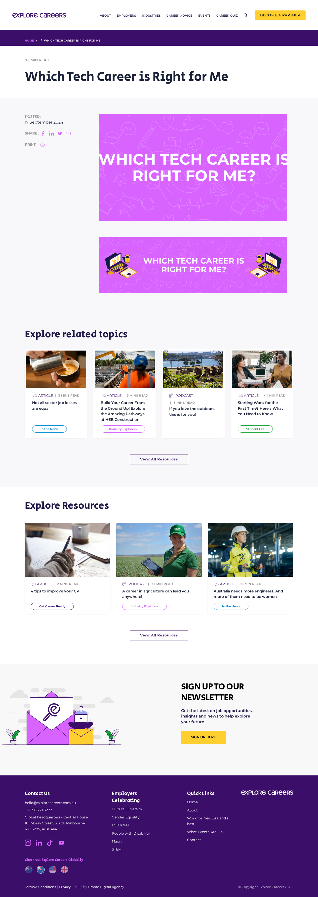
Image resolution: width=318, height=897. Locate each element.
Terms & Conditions (40, 887)
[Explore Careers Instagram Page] (30, 844)
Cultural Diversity (127, 809)
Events (204, 15)
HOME (29, 40)
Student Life (255, 429)
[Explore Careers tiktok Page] (52, 844)
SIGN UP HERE (203, 737)
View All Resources (159, 459)
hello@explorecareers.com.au (50, 803)
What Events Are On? (205, 832)
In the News (49, 429)
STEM (116, 849)
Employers (126, 15)
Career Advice (179, 15)
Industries (151, 15)
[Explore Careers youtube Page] (63, 844)
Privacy (65, 887)
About (105, 15)
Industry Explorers (123, 429)
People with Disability (131, 833)
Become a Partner (280, 15)
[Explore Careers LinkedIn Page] (41, 844)
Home (192, 802)
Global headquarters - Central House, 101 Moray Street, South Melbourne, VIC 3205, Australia (56, 823)
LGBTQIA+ (121, 825)
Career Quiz (227, 15)
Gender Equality (126, 817)
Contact (194, 840)
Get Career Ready (52, 606)
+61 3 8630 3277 (38, 810)
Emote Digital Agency (106, 887)
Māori (117, 841)
